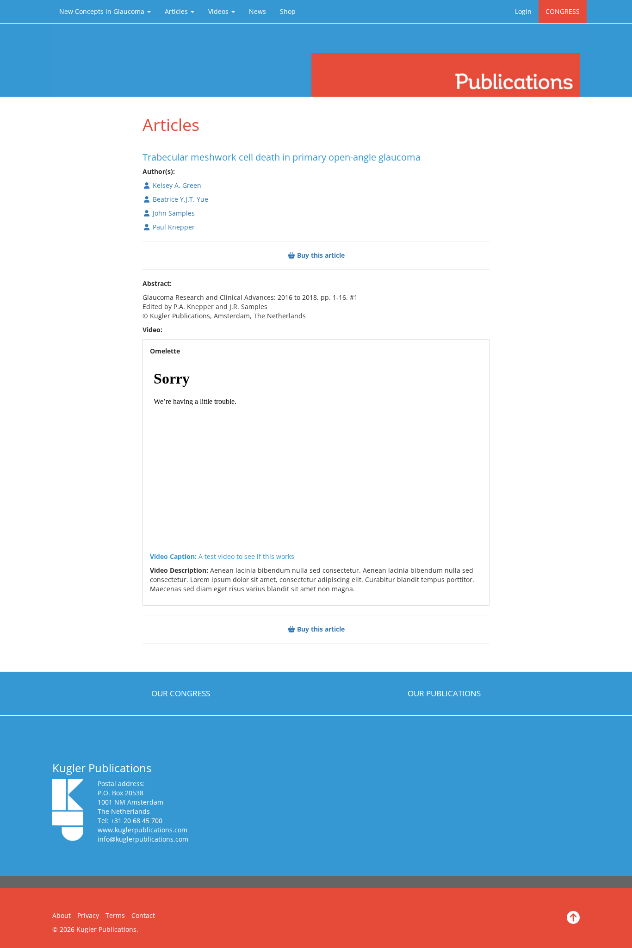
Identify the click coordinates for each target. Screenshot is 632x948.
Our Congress (180, 693)
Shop (288, 11)
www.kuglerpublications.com (142, 829)
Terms (115, 915)
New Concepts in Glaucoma (102, 11)
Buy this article (320, 255)
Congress (562, 11)
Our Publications (444, 693)
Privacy (88, 915)
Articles (177, 11)
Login (523, 11)
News (257, 11)
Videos (219, 11)
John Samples (173, 213)
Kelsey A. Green (176, 185)
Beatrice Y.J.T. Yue (179, 199)
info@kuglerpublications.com (143, 839)
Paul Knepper (173, 227)
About (61, 915)
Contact (143, 915)
